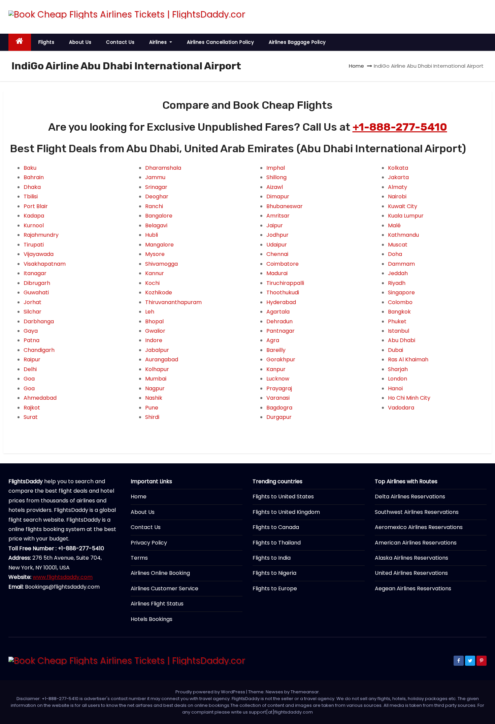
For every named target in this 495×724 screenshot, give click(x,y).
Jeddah (398, 273)
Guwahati (36, 292)
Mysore (155, 254)
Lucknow (277, 379)
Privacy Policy (149, 543)
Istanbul (398, 331)
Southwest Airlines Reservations (417, 512)
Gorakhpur (280, 359)
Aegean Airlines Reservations (413, 588)
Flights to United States (283, 496)
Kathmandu (403, 235)
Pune (151, 408)
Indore (153, 340)
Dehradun (279, 321)
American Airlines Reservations (416, 543)
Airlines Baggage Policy (297, 42)
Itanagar (35, 273)
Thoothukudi (282, 292)
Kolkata (398, 168)
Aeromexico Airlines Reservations (419, 527)
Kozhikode (158, 292)
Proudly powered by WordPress (210, 692)
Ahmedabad (40, 398)
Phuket (397, 321)
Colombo (400, 302)
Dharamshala (163, 168)
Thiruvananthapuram (173, 302)
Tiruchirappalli (285, 283)
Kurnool (34, 225)
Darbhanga (39, 321)
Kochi (152, 283)
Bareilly (276, 350)
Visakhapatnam (45, 264)
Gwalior (155, 331)
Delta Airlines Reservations (410, 496)
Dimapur (277, 196)
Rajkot (32, 408)
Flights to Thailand (277, 543)
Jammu (155, 177)
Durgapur (279, 417)
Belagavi (156, 225)
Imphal (275, 168)
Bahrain (34, 177)
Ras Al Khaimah (408, 359)
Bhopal (154, 321)
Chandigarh (39, 350)
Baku (30, 168)
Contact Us (120, 42)
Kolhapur (157, 369)
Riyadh (396, 283)
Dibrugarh (37, 283)
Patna (31, 340)
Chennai (277, 254)
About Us (80, 42)
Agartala (278, 312)
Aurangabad (161, 359)
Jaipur (274, 225)
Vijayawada (39, 254)
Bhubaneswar (284, 206)
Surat (31, 417)
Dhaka (32, 187)
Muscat (397, 245)
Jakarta (398, 177)
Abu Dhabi (401, 340)
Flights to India (272, 558)
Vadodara (401, 408)
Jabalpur (157, 350)
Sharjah (398, 369)
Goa (29, 379)
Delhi (30, 369)
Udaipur (276, 245)
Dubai (395, 350)
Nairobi (397, 196)
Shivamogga (161, 264)
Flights (46, 42)
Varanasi (278, 398)
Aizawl (274, 187)
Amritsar (278, 216)
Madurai (277, 273)
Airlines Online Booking (160, 573)
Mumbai (155, 379)
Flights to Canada (276, 527)
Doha (395, 254)
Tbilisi (31, 196)
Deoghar (156, 196)
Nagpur (155, 388)
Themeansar (305, 692)
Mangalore (159, 245)
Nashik (153, 398)
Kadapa (34, 216)
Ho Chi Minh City (409, 398)
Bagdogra (279, 408)
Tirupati (34, 245)
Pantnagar (280, 331)
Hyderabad (281, 302)
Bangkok (399, 312)
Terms (139, 558)
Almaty (397, 187)
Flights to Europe (275, 588)
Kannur (154, 273)
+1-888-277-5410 (400, 127)
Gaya (31, 331)
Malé (394, 225)
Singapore (401, 292)
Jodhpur (277, 235)
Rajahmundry (41, 235)
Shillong (276, 177)
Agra (272, 340)
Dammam (401, 264)
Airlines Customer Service (164, 588)
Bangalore (158, 216)
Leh (149, 312)
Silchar (32, 312)
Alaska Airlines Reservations (411, 558)
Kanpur (276, 369)
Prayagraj (279, 388)
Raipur (32, 359)
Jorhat (32, 302)
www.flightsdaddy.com (63, 577)
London (397, 379)
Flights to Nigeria (274, 573)
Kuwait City (402, 206)
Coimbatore (282, 264)
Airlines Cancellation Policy (220, 42)
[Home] (19, 42)
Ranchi (154, 206)
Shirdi (152, 417)
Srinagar (156, 187)
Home (356, 65)
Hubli (151, 235)
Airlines (158, 42)
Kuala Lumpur (406, 216)
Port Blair (36, 206)
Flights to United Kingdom (286, 512)
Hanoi (395, 388)
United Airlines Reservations (411, 573)
